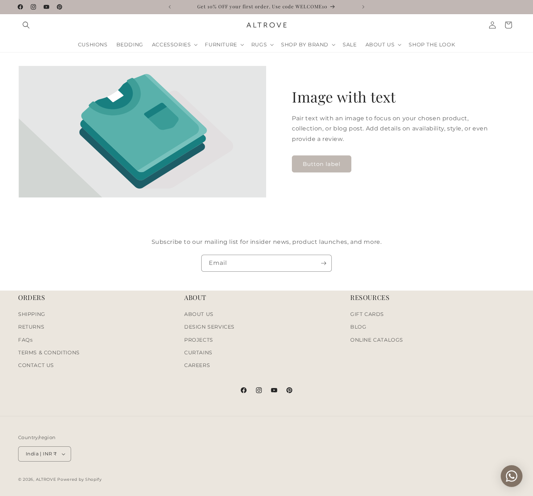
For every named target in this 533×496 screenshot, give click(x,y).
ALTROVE (46, 479)
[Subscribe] (323, 263)
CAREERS (197, 365)
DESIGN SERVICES (209, 327)
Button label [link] (321, 164)
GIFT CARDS (367, 314)
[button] (26, 25)
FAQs (25, 340)
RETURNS (31, 327)
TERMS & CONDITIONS (49, 352)
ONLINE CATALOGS (376, 340)
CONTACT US (36, 365)
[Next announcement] (363, 7)
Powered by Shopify (79, 479)
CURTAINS (198, 352)
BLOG (358, 327)
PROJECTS (198, 340)
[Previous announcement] (170, 7)
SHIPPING (31, 314)
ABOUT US (199, 314)
